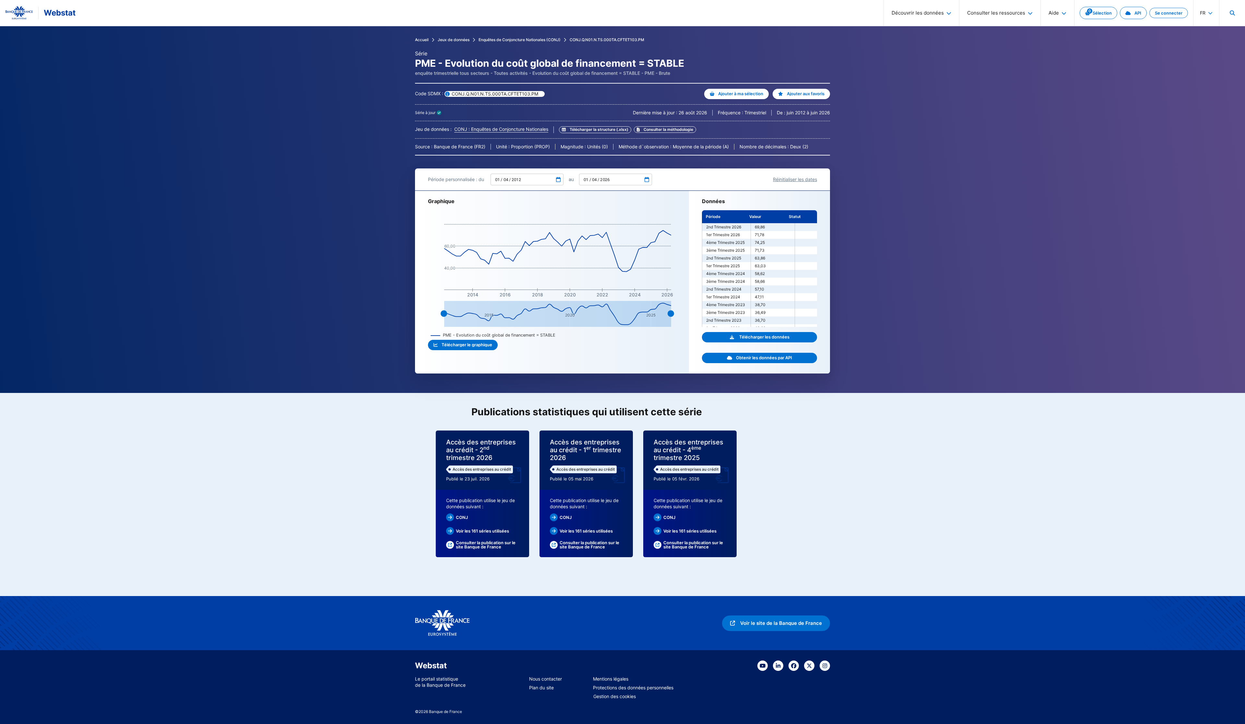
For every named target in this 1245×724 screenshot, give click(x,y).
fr (1202, 13)
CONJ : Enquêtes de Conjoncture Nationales (501, 129)
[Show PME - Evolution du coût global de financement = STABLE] (493, 335)
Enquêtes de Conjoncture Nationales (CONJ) (520, 39)
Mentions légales (610, 679)
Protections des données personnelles (633, 687)
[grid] (759, 268)
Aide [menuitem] (1054, 13)
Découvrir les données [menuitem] (918, 13)
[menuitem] (1232, 13)
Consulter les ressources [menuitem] (996, 13)
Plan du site (541, 687)
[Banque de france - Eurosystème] (19, 13)
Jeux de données (453, 39)
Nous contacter (545, 679)
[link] (1098, 13)
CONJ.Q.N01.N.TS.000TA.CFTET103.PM (607, 39)
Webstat (60, 12)
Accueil (422, 39)
